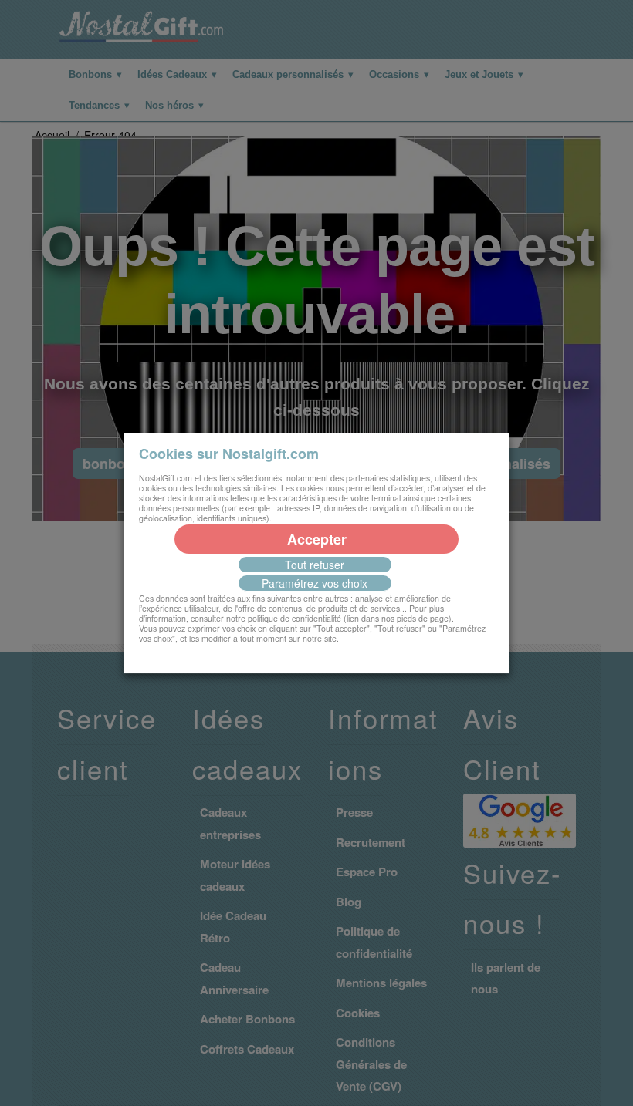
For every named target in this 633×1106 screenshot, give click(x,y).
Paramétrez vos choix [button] (314, 583)
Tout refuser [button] (314, 564)
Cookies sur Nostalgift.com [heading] (229, 453)
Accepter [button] (317, 539)
